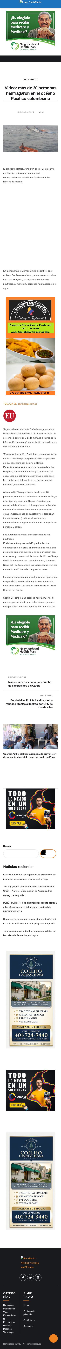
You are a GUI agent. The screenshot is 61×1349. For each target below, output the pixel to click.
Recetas (7, 1325)
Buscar (7, 846)
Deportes (7, 1329)
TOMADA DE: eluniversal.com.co (20, 403)
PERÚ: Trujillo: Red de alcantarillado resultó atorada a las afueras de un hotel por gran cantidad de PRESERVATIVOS (30, 907)
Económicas (9, 1322)
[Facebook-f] (23, 1277)
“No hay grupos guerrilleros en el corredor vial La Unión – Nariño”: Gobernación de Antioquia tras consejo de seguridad (28, 890)
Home (26, 1305)
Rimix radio (8, 1344)
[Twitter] (30, 1277)
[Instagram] (38, 1277)
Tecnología (8, 1332)
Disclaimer (28, 1326)
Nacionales (30, 79)
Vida (5, 1312)
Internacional (9, 1308)
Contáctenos (29, 1320)
